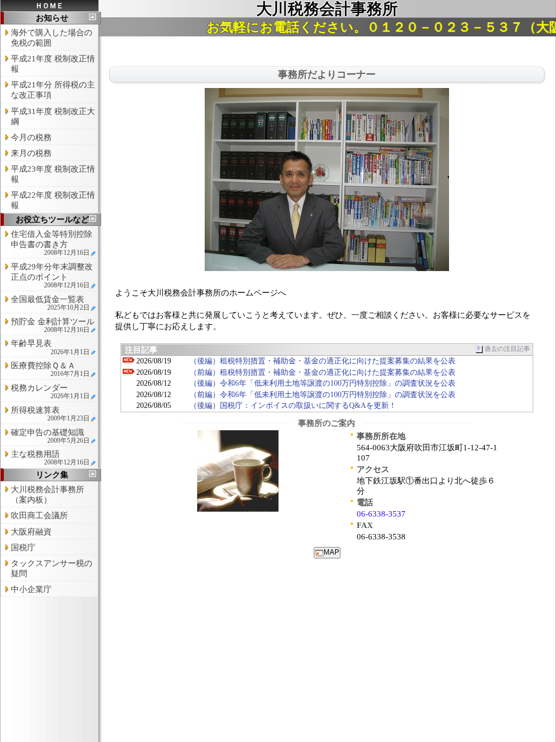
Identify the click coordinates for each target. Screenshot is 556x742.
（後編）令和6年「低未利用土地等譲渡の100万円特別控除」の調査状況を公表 (322, 383)
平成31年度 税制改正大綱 (53, 116)
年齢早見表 (50, 347)
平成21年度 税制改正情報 (53, 63)
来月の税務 (31, 153)
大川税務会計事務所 (327, 8)
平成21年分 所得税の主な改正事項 (53, 89)
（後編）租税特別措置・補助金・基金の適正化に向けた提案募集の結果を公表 (322, 361)
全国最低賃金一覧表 (50, 303)
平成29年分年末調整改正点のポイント (52, 275)
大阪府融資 (31, 531)
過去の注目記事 (507, 349)
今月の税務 (31, 137)
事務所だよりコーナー (327, 74)
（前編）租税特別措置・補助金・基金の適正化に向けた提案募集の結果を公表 (322, 372)
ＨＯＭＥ (49, 6)
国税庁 (23, 547)
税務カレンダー (50, 391)
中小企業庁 (31, 589)
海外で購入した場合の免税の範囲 (51, 37)
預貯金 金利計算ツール (52, 325)
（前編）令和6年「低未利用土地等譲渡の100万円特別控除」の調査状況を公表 (322, 395)
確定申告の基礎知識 (50, 436)
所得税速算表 (50, 414)
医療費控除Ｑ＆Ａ (50, 369)
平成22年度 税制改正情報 (53, 200)
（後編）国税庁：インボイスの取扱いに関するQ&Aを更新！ (292, 405)
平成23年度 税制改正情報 (53, 174)
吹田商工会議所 (39, 515)
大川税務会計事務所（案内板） (47, 494)
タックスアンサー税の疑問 (51, 568)
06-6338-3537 (381, 514)
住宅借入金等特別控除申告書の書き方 (51, 243)
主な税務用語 (50, 458)
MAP (331, 552)
